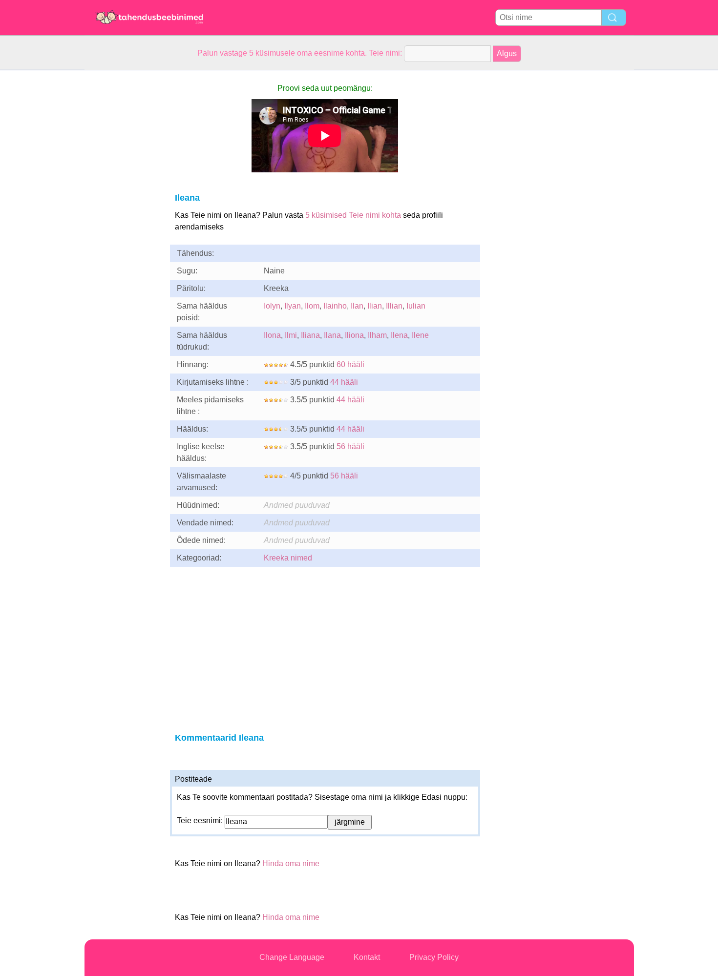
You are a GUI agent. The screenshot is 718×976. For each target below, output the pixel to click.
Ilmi (291, 335)
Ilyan (292, 306)
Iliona (354, 335)
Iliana (310, 335)
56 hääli (350, 446)
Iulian (415, 306)
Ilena (399, 335)
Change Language (291, 957)
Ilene (420, 335)
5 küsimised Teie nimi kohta (353, 215)
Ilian (374, 306)
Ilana (332, 335)
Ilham (377, 335)
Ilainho (335, 306)
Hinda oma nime (290, 863)
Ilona (272, 335)
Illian (394, 306)
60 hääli (350, 364)
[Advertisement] (123, 216)
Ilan (357, 306)
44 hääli (344, 382)
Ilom (312, 306)
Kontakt (367, 957)
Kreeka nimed (288, 558)
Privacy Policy (434, 957)
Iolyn (272, 306)
